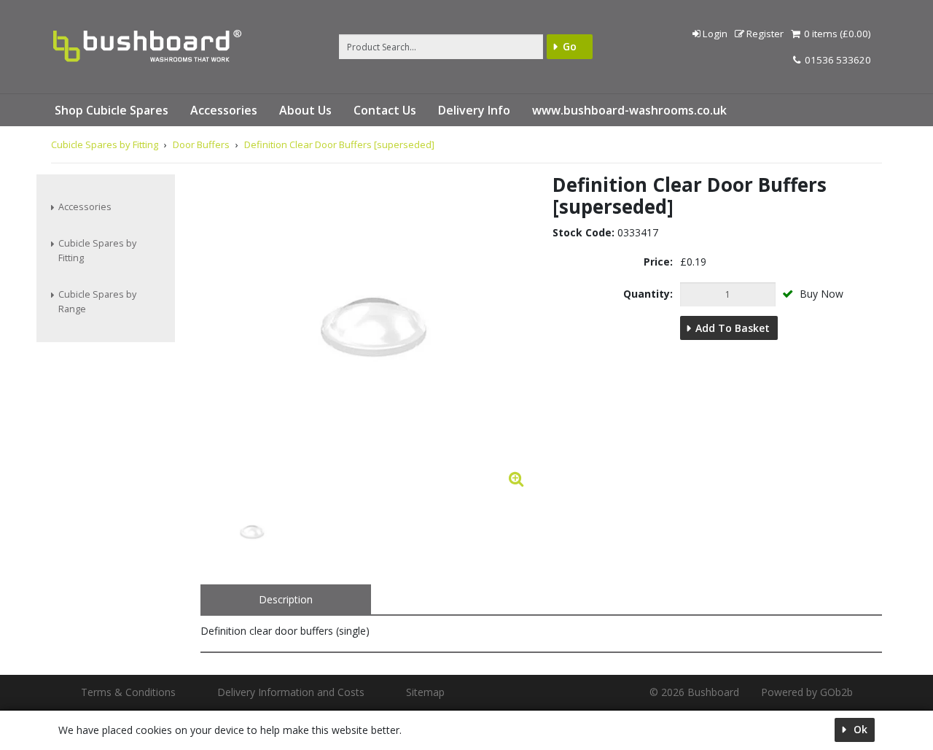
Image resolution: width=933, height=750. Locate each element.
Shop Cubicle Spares (111, 110)
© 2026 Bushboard (694, 692)
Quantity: (648, 294)
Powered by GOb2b (807, 692)
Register (765, 33)
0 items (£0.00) (836, 33)
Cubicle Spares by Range (97, 301)
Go (570, 46)
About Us (305, 110)
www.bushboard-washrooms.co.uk (629, 110)
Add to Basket (732, 328)
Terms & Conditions (128, 692)
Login (715, 33)
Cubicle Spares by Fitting (97, 250)
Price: (658, 261)
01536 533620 (837, 59)
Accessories (223, 110)
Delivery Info (474, 110)
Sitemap (425, 692)
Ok (859, 729)
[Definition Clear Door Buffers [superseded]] (251, 534)
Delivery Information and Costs (290, 692)
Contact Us (385, 110)
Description (286, 599)
